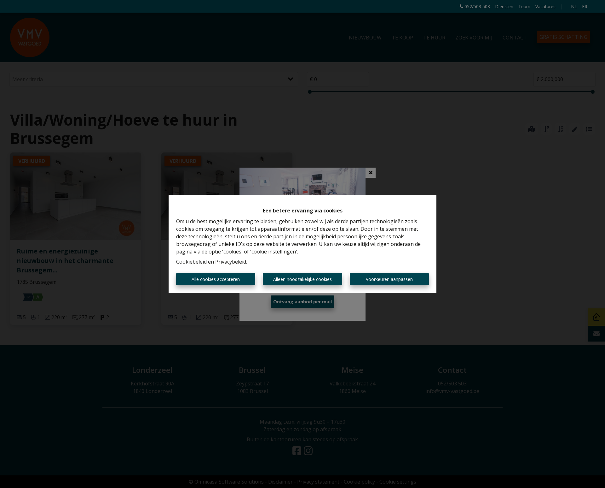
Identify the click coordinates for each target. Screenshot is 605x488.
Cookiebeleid (191, 261)
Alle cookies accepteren (216, 279)
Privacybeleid (230, 261)
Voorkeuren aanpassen (389, 279)
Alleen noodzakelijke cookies (302, 279)
